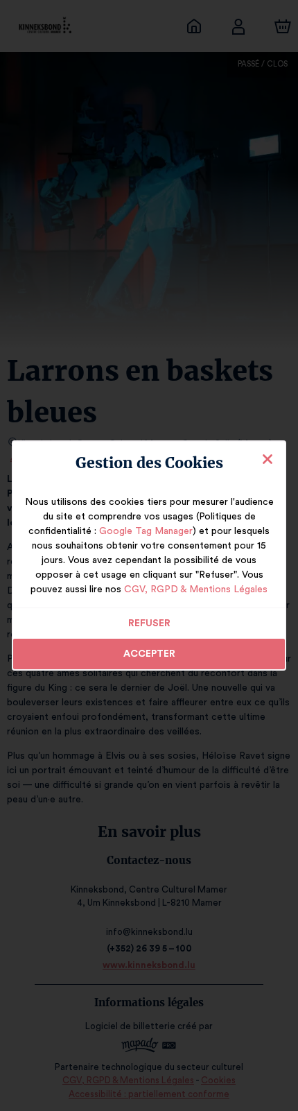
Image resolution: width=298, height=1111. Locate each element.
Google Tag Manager (146, 531)
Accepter (149, 654)
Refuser (149, 623)
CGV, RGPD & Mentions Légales (196, 589)
